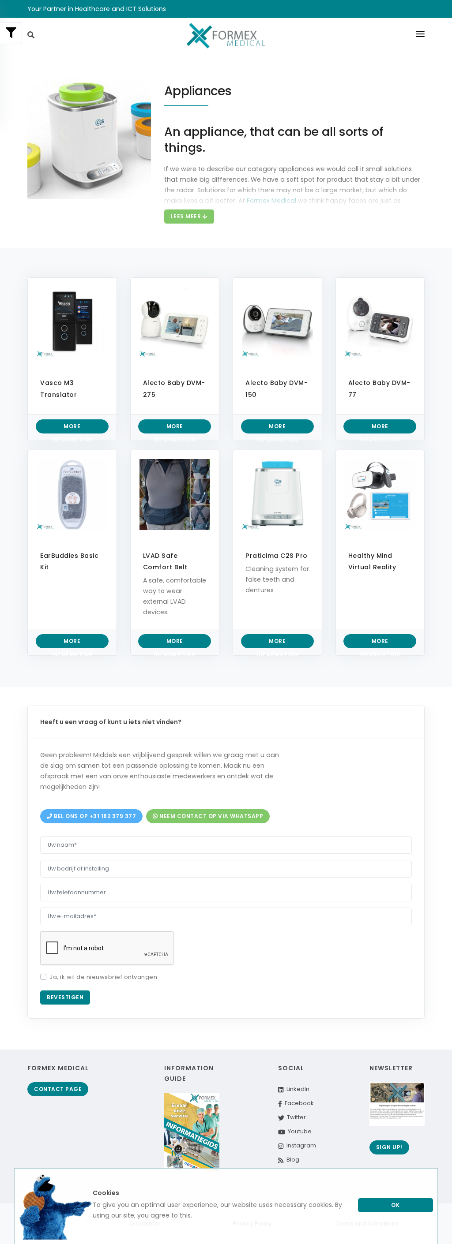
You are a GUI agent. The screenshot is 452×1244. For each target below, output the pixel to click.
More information (72, 427)
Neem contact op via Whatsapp (211, 816)
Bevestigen (65, 997)
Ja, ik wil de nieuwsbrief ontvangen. (104, 977)
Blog (291, 1159)
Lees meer (187, 216)
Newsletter (391, 1068)
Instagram (300, 1145)
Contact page (58, 1089)
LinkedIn (296, 1089)
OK (395, 1205)
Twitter (295, 1117)
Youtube (298, 1131)
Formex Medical (58, 1068)
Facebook (298, 1103)
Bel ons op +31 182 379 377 (94, 816)
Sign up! (389, 1147)
